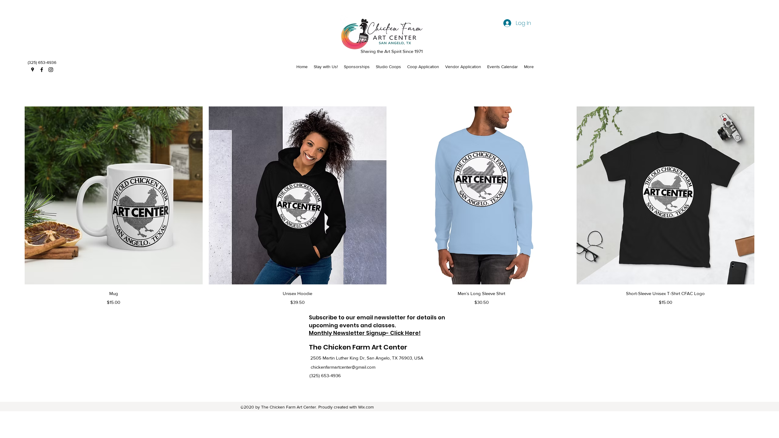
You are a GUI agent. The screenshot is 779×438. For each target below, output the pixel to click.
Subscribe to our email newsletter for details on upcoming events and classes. (377, 321)
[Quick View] (114, 195)
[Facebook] (42, 70)
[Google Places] (33, 70)
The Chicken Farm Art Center (358, 347)
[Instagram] (51, 70)
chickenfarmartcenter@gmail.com (343, 367)
